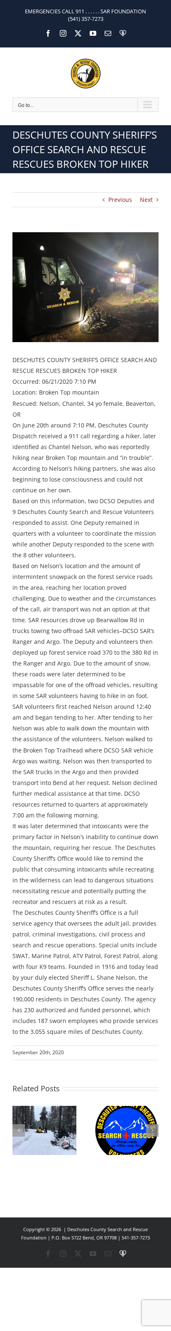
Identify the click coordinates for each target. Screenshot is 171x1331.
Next (146, 200)
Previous (120, 200)
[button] (18, 1130)
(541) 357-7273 (85, 18)
